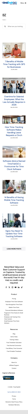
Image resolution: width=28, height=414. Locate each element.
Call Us (14, 392)
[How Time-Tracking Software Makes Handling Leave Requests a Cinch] (14, 119)
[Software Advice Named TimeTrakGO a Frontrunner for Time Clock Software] (14, 152)
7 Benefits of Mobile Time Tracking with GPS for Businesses (14, 64)
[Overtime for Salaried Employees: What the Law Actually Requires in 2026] (14, 85)
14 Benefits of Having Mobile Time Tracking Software (14, 200)
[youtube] (15, 287)
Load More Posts (14, 249)
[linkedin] (18, 287)
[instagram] (12, 287)
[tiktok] (22, 287)
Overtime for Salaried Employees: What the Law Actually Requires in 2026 (14, 100)
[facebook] (6, 287)
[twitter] (9, 287)
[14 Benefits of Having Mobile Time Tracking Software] (14, 187)
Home (3, 19)
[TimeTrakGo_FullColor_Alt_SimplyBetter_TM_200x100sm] (9, 2)
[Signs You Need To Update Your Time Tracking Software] (14, 221)
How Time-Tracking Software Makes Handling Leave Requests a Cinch (14, 131)
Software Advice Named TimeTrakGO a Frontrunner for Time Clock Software (14, 165)
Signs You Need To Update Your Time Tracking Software (13, 234)
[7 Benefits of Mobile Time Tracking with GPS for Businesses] (14, 50)
